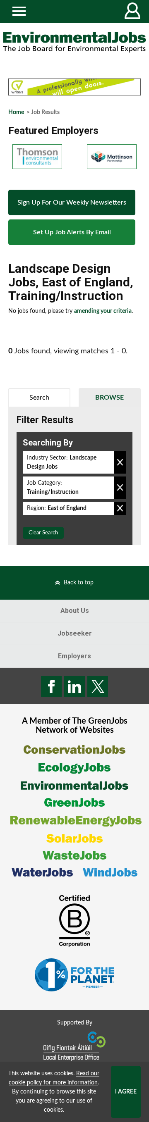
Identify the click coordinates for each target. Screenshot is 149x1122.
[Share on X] (97, 686)
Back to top (79, 583)
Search (39, 397)
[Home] (74, 42)
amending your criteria (103, 311)
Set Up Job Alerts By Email (72, 232)
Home (16, 112)
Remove (120, 462)
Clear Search (43, 533)
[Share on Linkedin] (74, 686)
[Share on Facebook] (51, 686)
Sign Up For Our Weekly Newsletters (71, 202)
